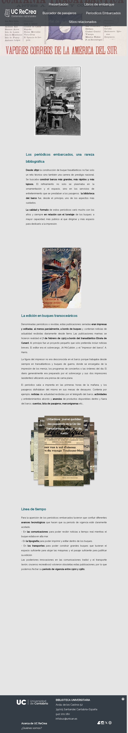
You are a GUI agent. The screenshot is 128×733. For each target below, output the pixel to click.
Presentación (58, 4)
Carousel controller (117, 488)
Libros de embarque (99, 4)
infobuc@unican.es (66, 718)
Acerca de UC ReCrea (34, 723)
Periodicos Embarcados (103, 13)
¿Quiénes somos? (31, 728)
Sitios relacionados (82, 22)
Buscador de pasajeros (59, 13)
